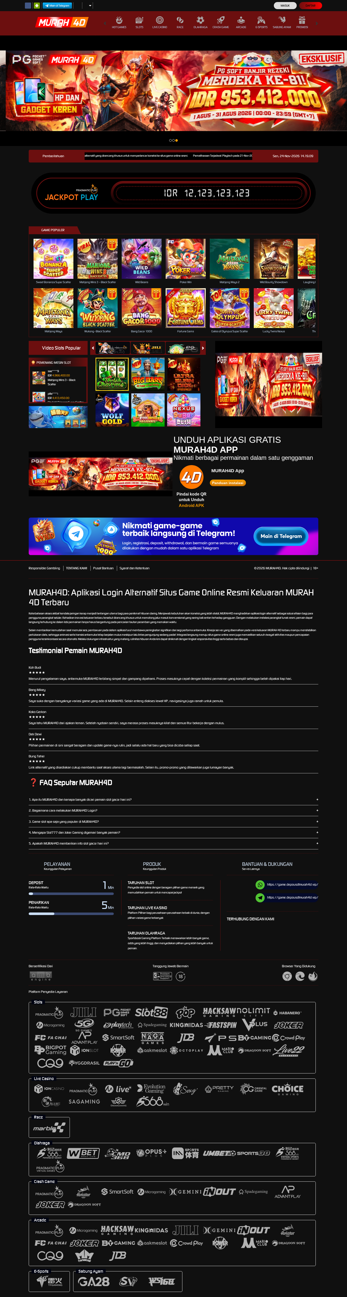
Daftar (311, 5)
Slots (139, 27)
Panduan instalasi (227, 483)
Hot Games (119, 27)
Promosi (302, 27)
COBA (115, 369)
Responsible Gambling (44, 568)
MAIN (57, 259)
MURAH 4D (274, 630)
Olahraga (201, 27)
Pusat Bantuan (103, 568)
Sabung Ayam (282, 27)
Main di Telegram (59, 5)
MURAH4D (226, 613)
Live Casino (159, 27)
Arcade (241, 27)
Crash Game (221, 27)
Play (89, 197)
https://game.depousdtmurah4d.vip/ (292, 884)
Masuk (285, 5)
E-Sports (261, 27)
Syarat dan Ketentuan (134, 568)
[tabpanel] (173, 90)
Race (180, 27)
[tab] (113, 348)
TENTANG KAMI (76, 568)
